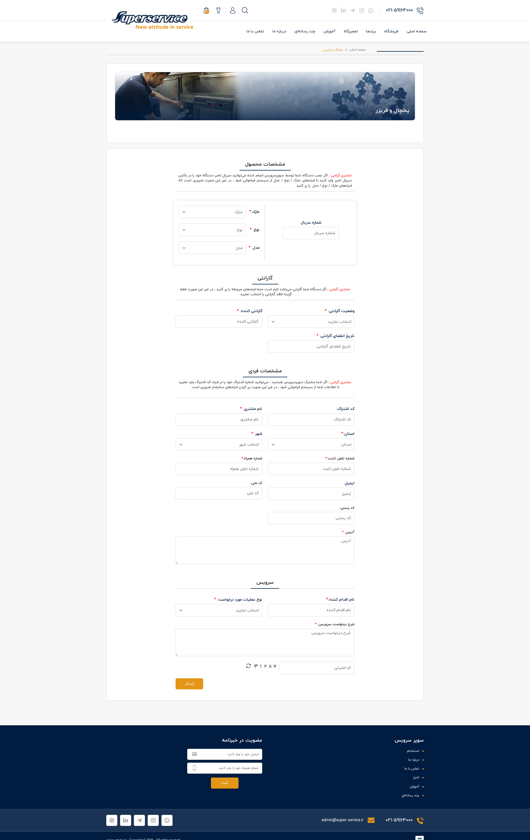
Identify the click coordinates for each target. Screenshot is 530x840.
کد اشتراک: (345, 409)
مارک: (254, 211)
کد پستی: (347, 508)
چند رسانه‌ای (305, 31)
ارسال (189, 683)
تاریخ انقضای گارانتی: (335, 336)
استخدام (413, 751)
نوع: (254, 229)
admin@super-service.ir (343, 820)
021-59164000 (399, 820)
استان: (347, 433)
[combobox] (212, 212)
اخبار (416, 777)
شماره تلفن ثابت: (339, 458)
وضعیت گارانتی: (339, 311)
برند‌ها (371, 31)
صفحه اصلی (416, 31)
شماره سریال (311, 222)
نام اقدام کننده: (340, 599)
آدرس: (348, 532)
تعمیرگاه (351, 31)
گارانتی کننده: (249, 311)
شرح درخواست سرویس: (334, 624)
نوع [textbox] (240, 230)
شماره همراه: (252, 458)
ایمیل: (349, 483)
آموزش (329, 31)
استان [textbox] (346, 444)
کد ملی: (256, 483)
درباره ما (279, 31)
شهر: (256, 433)
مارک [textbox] (239, 212)
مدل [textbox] (239, 248)
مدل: (253, 247)
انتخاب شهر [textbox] (249, 444)
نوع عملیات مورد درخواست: (238, 599)
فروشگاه (391, 31)
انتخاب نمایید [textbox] (339, 322)
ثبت (224, 783)
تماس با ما (255, 31)
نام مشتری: (251, 409)
